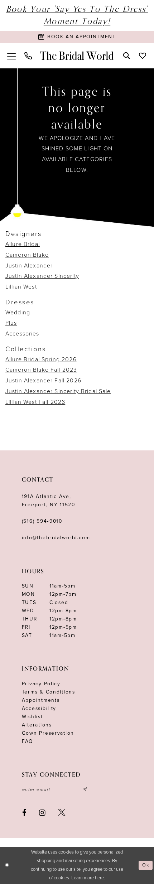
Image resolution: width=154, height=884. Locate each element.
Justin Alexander (29, 265)
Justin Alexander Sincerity (42, 276)
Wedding (17, 312)
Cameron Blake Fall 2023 (41, 369)
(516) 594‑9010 (42, 521)
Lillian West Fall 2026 (35, 402)
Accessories (22, 333)
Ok (145, 865)
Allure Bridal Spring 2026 (41, 359)
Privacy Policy (41, 684)
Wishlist (32, 717)
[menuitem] (11, 55)
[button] (11, 55)
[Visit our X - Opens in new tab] (62, 812)
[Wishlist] (142, 55)
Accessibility (39, 708)
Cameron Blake (27, 255)
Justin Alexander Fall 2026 (43, 380)
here (99, 878)
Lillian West (21, 286)
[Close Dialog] (7, 865)
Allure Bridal (22, 244)
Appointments (41, 700)
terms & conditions (48, 692)
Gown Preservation (48, 733)
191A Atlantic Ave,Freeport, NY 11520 (48, 500)
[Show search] (126, 55)
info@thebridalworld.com (56, 538)
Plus (11, 323)
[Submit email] (85, 789)
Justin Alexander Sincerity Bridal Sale (58, 391)
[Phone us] (28, 55)
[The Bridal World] (77, 56)
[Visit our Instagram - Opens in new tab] (42, 812)
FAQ (27, 741)
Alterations (37, 725)
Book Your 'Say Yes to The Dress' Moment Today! (77, 15)
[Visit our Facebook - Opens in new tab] (24, 812)
